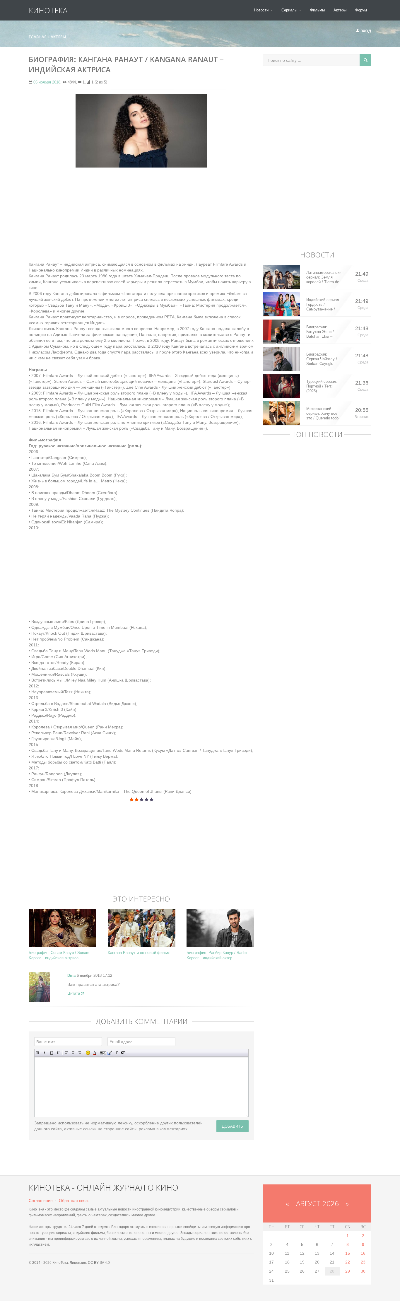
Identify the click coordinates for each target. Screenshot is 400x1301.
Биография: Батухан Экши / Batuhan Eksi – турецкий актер (320, 332)
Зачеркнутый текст (58, 1052)
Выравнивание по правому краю (79, 1052)
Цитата (74, 993)
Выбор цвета (94, 1052)
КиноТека (48, 10)
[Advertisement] (141, 214)
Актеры (340, 10)
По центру (73, 1052)
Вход (365, 30)
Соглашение (41, 1200)
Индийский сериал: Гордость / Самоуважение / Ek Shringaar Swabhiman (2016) (323, 305)
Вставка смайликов (88, 1052)
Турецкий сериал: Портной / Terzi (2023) (321, 386)
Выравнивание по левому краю (66, 1052)
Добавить (232, 1126)
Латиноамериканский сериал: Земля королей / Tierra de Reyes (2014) (323, 277)
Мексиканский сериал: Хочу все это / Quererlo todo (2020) (322, 414)
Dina (71, 975)
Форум (361, 10)
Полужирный (38, 1052)
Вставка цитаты (109, 1052)
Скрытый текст (103, 1052)
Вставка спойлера (123, 1052)
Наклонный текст (44, 1052)
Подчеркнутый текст (51, 1052)
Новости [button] (262, 10)
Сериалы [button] (289, 10)
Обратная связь (74, 1200)
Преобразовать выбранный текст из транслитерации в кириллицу (116, 1052)
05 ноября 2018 (46, 82)
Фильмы (317, 10)
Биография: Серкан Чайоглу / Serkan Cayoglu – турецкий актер (321, 359)
